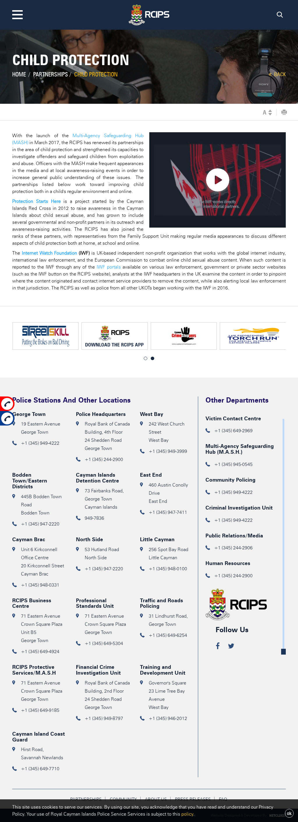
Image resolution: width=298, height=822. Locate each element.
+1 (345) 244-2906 (233, 548)
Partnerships (50, 74)
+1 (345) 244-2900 (104, 459)
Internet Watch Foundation (49, 253)
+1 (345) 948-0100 (168, 568)
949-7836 (94, 518)
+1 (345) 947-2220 (40, 524)
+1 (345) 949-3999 (168, 451)
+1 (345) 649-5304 (104, 643)
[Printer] (284, 112)
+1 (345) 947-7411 (168, 512)
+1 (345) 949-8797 (104, 718)
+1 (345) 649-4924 (40, 651)
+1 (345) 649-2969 (233, 430)
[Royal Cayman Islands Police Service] (149, 14)
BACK (279, 74)
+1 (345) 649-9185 (40, 710)
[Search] (280, 16)
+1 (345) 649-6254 (168, 635)
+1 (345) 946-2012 (168, 718)
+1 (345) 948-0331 (40, 585)
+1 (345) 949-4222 (40, 443)
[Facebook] (218, 647)
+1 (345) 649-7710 (40, 768)
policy (187, 814)
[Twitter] (231, 647)
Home (19, 74)
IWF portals (109, 267)
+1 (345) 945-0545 (233, 464)
